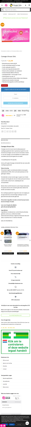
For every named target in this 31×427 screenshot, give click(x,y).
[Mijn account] (25, 5)
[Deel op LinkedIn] (15, 131)
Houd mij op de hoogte (15, 103)
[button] (2, 5)
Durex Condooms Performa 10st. (8, 245)
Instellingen (19, 424)
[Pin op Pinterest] (13, 131)
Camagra (7, 128)
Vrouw (11, 128)
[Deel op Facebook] (5, 131)
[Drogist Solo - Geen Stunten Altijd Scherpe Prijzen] (15, 5)
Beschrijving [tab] (4, 140)
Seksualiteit (12, 14)
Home (5, 14)
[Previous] (3, 35)
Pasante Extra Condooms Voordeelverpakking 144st (23, 245)
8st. (4, 128)
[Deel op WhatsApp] (2, 131)
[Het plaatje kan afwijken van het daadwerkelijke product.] (15, 35)
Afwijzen (11, 424)
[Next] (27, 35)
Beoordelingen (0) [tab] (6, 143)
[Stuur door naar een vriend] (10, 131)
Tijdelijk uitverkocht (8, 253)
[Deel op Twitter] (7, 131)
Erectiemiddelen (22, 14)
